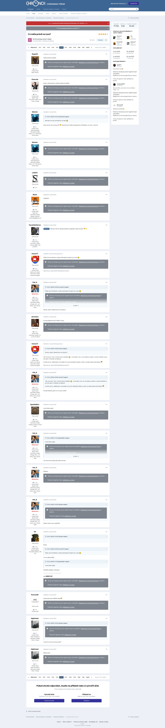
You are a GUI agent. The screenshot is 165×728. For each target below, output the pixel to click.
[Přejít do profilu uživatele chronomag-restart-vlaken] (30, 40)
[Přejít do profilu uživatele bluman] (35, 118)
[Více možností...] (106, 54)
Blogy (47, 13)
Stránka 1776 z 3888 (100, 47)
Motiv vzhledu (67, 721)
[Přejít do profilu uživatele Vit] (35, 538)
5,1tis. (35, 94)
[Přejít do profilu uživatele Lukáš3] (35, 179)
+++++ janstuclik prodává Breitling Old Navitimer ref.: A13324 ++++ (68, 23)
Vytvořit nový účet (49, 700)
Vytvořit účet (133, 3)
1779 (74, 47)
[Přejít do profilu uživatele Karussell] (35, 601)
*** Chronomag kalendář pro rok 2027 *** (68, 28)
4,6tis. (35, 209)
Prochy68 (119, 42)
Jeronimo (34, 317)
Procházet (30, 9)
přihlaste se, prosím (68, 66)
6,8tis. (35, 268)
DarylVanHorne (35, 225)
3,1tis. (35, 609)
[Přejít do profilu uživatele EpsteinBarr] (35, 410)
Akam (35, 194)
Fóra (33, 13)
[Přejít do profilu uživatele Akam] (35, 201)
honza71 (35, 254)
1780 (79, 47)
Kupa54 (35, 54)
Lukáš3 (35, 173)
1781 (83, 47)
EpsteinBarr (34, 404)
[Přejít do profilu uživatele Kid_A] (35, 288)
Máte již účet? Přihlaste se (118, 3)
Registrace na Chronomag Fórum (88, 62)
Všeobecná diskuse (48, 41)
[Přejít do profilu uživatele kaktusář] (128, 43)
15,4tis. (36, 297)
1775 (57, 47)
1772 (44, 47)
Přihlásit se (86, 700)
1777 (66, 47)
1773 (48, 47)
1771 (40, 47)
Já (48, 576)
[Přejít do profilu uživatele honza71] (35, 260)
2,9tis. (35, 69)
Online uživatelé (63, 13)
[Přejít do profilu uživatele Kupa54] (35, 60)
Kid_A (35, 282)
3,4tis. (35, 419)
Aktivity (38, 9)
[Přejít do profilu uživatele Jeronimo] (35, 323)
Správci (54, 13)
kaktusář (133, 42)
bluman (35, 112)
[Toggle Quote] (46, 116)
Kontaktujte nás (93, 721)
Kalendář (40, 13)
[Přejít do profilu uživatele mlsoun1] (114, 37)
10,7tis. (36, 331)
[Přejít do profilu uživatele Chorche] (35, 85)
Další (87, 47)
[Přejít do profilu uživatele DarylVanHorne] (35, 231)
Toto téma (130, 9)
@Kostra (46, 228)
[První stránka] (28, 47)
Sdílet (92, 40)
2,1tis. (35, 187)
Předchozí (34, 47)
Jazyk (58, 721)
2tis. (35, 127)
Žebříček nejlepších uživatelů (79, 13)
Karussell (34, 595)
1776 (61, 47)
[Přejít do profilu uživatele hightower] (35, 624)
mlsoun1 (119, 36)
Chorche (35, 79)
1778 (70, 47)
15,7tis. (36, 546)
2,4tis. (35, 240)
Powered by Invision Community (82, 725)
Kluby (27, 13)
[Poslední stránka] (91, 47)
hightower (35, 618)
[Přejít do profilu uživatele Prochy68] (114, 43)
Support (64, 9)
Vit (35, 532)
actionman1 (61, 116)
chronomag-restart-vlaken (43, 39)
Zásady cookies (103, 721)
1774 (53, 47)
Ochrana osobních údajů (80, 721)
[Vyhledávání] (137, 9)
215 (36, 633)
